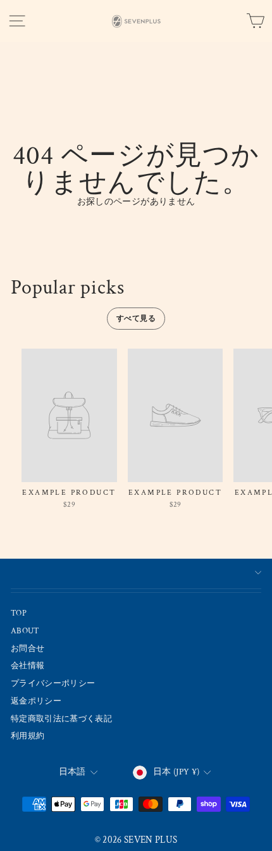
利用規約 (27, 736)
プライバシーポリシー (53, 683)
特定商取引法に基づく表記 (61, 719)
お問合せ (27, 648)
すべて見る (136, 318)
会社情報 (27, 666)
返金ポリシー (36, 701)
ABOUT (25, 631)
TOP (19, 613)
